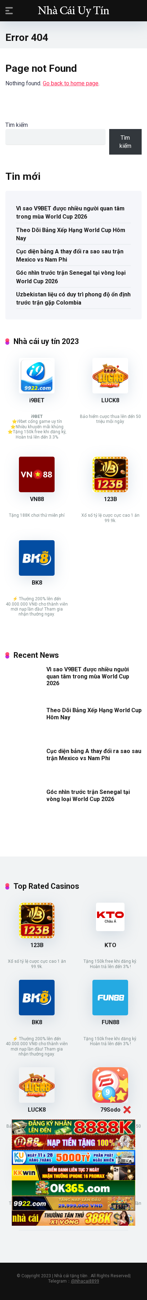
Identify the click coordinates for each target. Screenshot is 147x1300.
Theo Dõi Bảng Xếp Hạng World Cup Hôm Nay (70, 234)
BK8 (37, 582)
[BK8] (37, 573)
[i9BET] (37, 391)
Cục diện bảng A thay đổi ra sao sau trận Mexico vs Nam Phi (69, 255)
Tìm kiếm (16, 125)
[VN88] (37, 490)
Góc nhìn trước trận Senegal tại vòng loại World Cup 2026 (71, 276)
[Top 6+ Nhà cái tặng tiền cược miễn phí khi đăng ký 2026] (73, 10)
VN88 (37, 499)
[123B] (110, 490)
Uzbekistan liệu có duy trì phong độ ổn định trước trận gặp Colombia (73, 298)
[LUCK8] (110, 391)
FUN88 (110, 1022)
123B (110, 499)
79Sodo (110, 1109)
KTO (110, 945)
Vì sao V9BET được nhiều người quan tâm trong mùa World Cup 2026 (70, 212)
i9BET (37, 400)
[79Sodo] (110, 1100)
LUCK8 (110, 400)
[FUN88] (110, 1013)
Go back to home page (70, 83)
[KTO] (110, 929)
